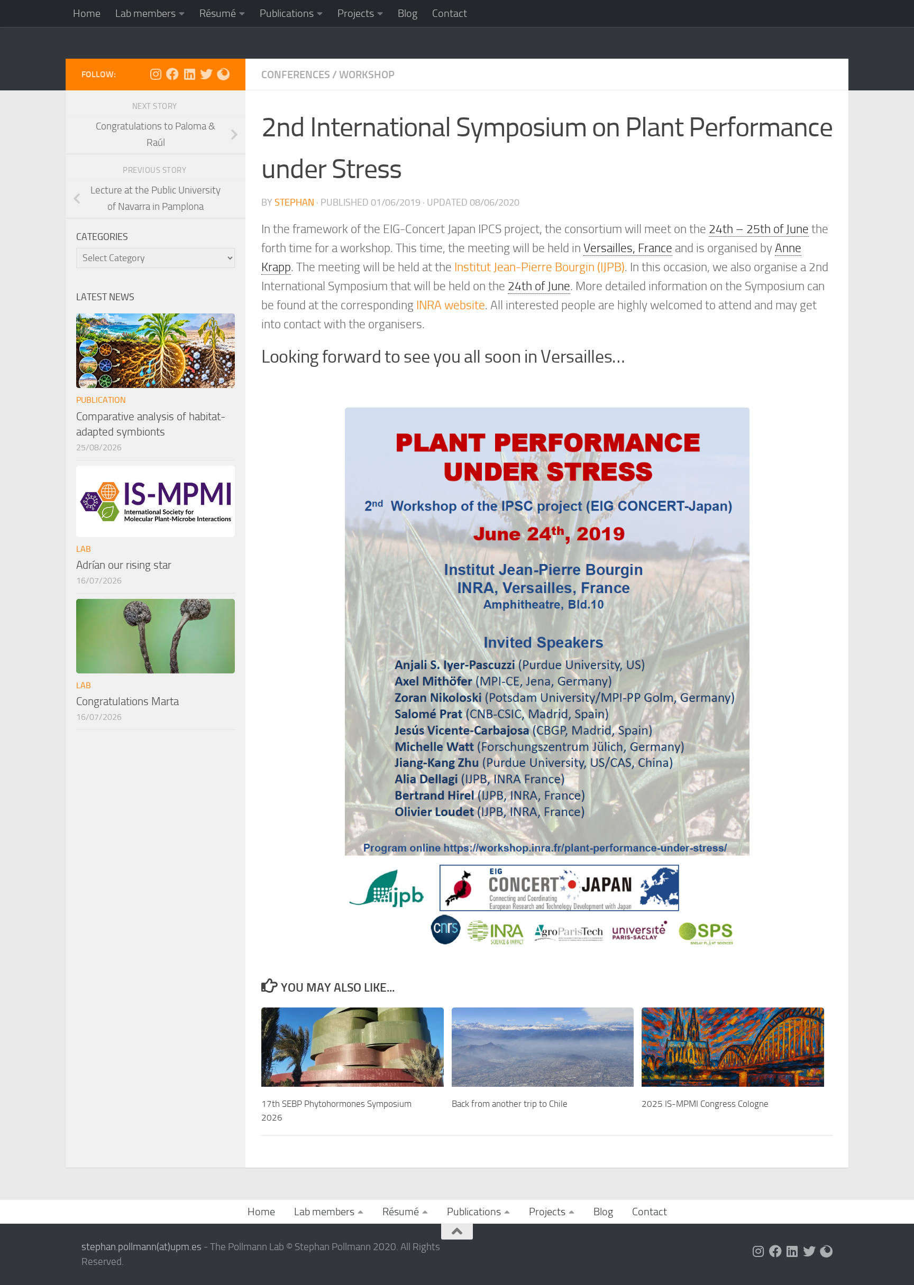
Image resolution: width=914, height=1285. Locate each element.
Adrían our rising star (123, 564)
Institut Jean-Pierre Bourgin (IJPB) (539, 267)
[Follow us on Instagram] (155, 74)
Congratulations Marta (127, 701)
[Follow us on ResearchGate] (223, 74)
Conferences (295, 74)
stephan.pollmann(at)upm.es (141, 1247)
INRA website (450, 305)
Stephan (294, 202)
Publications (287, 13)
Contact (449, 13)
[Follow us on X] (206, 74)
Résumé (217, 13)
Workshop (367, 74)
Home (86, 13)
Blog (407, 13)
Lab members (145, 13)
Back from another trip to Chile (510, 1103)
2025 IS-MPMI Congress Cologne (705, 1103)
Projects (355, 13)
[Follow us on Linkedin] (189, 74)
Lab (83, 549)
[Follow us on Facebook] (172, 74)
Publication (101, 400)
